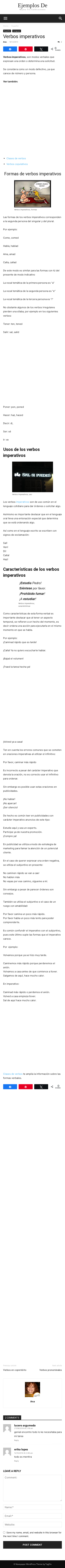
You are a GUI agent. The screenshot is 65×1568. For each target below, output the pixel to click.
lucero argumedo (25, 1425)
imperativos (22, 501)
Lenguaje (16, 31)
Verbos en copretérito (14, 1370)
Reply (16, 1440)
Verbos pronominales (50, 1370)
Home (6, 26)
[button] (5, 18)
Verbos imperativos (24, 36)
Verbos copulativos (17, 164)
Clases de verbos (16, 158)
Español (15, 26)
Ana (5, 42)
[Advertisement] (32, 120)
